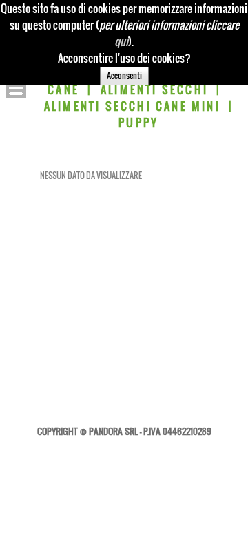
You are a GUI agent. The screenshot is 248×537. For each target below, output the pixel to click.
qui (121, 41)
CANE (63, 89)
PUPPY (138, 122)
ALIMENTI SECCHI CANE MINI (132, 106)
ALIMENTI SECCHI (154, 89)
